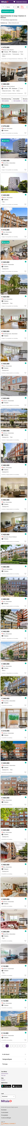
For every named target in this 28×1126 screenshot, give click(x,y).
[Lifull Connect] (8, 1124)
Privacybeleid (4, 1115)
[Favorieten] (14, 2)
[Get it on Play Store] (6, 1086)
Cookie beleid (4, 1112)
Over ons (3, 1075)
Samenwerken (4, 1073)
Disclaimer (4, 1109)
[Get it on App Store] (17, 1086)
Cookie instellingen (6, 1117)
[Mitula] (5, 2)
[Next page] (24, 1045)
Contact (3, 1080)
